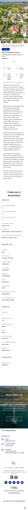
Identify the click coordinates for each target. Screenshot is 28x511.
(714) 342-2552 (9, 445)
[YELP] (14, 482)
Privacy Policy (20, 501)
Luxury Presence (14, 493)
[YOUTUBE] (22, 482)
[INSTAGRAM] (5, 482)
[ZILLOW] (18, 482)
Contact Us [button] (14, 418)
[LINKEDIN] (10, 482)
